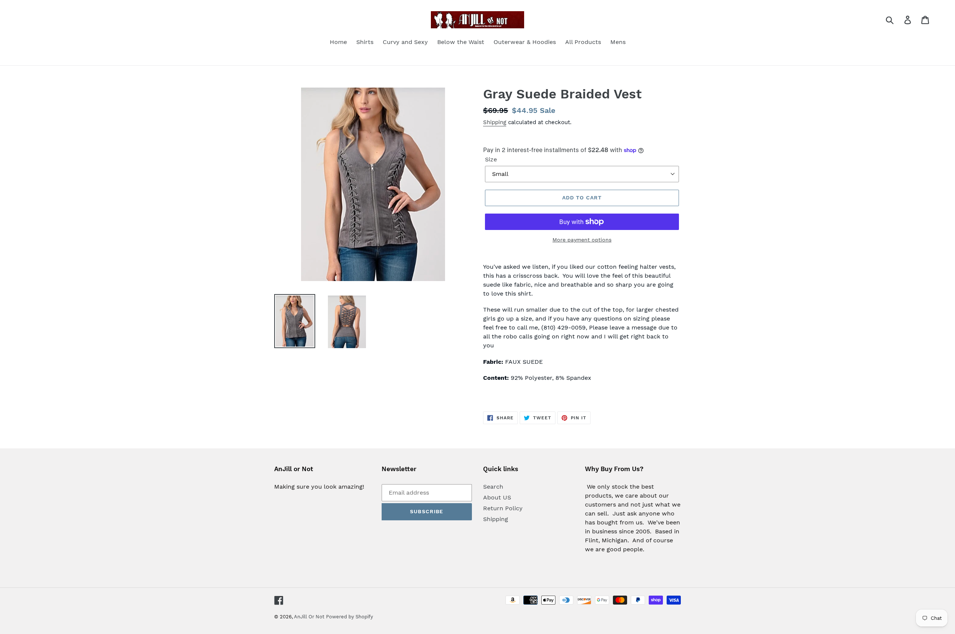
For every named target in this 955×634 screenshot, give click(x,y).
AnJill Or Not (309, 616)
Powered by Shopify (349, 616)
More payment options (581, 240)
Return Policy (503, 508)
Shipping (494, 122)
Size (491, 159)
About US (497, 497)
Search (493, 486)
